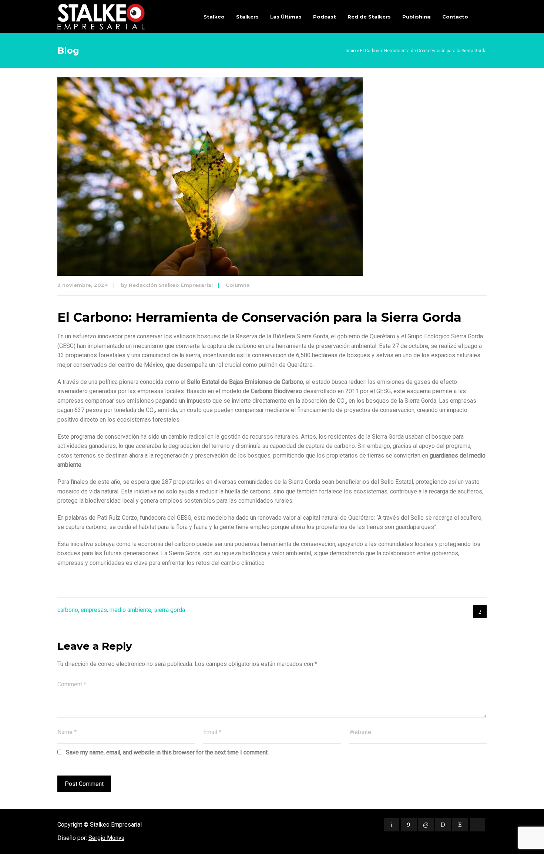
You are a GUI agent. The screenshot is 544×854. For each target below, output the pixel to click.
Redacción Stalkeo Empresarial (171, 285)
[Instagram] (460, 824)
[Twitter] (391, 824)
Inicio (350, 50)
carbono (67, 609)
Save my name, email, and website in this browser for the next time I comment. (167, 752)
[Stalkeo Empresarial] (101, 17)
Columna (238, 285)
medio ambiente (130, 609)
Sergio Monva (106, 837)
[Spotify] (443, 824)
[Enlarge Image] (210, 176)
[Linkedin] (426, 824)
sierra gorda (169, 609)
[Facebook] (408, 824)
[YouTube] (477, 824)
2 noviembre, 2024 (82, 285)
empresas (94, 609)
